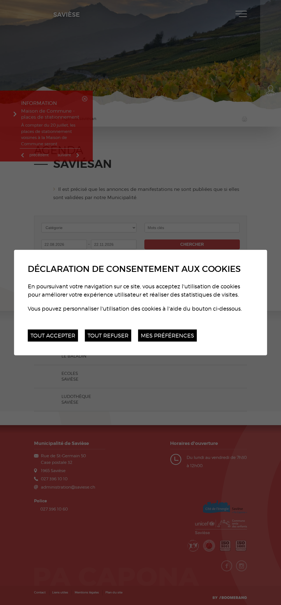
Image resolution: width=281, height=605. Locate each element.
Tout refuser (108, 335)
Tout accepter (52, 335)
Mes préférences (167, 335)
